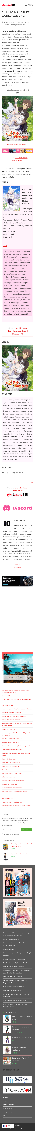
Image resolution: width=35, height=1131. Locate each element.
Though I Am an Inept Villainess (11, 720)
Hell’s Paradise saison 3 (8, 777)
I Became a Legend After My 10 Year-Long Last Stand (17, 746)
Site (32, 482)
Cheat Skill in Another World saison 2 (12, 749)
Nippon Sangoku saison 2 (9, 770)
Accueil (5, 1097)
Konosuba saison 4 (7, 705)
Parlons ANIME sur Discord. (17, 145)
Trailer (5, 245)
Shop (4, 1115)
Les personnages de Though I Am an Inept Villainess (17, 709)
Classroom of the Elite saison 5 (10, 784)
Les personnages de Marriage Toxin (12, 802)
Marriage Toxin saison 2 (8, 798)
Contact (17, 1125)
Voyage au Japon (8, 1112)
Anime (6, 25)
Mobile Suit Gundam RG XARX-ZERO (12, 739)
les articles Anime (21, 157)
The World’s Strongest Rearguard (11, 712)
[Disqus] (17, 622)
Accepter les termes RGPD (11, 834)
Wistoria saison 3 (6, 795)
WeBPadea (22, 1129)
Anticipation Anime (18, 25)
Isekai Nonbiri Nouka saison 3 (10, 742)
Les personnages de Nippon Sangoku (12, 773)
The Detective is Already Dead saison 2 (13, 780)
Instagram (17, 567)
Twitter (17, 564)
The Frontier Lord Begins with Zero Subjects (14, 716)
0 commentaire (9, 22)
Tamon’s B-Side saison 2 (8, 696)
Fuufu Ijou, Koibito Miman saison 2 (12, 788)
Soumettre (26, 830)
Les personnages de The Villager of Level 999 (14, 791)
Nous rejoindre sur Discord (17, 331)
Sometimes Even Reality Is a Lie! (11, 762)
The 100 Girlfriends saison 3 (9, 759)
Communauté (7, 1108)
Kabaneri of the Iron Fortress (10, 729)
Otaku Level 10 (17, 160)
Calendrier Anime (8, 1105)
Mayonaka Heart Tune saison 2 (11, 766)
